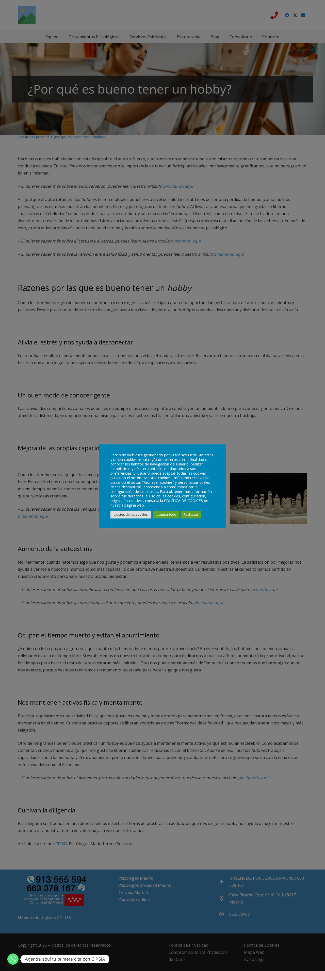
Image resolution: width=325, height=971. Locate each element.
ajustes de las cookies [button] (130, 514)
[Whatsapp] (13, 959)
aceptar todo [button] (166, 514)
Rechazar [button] (191, 514)
